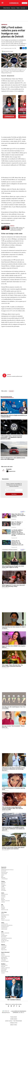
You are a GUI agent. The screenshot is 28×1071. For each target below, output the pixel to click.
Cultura (3, 901)
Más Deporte (4, 958)
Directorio (13, 1024)
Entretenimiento (5, 914)
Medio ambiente (5, 932)
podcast (9, 374)
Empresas (13, 7)
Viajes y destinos (5, 967)
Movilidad (3, 936)
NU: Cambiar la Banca (14, 999)
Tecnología (4, 873)
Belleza (3, 899)
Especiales (4, 949)
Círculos (3, 896)
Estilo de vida (4, 909)
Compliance (13, 1018)
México (3, 883)
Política (18, 7)
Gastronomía (4, 965)
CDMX (2, 886)
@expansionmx (10, 75)
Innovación (4, 939)
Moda (2, 898)
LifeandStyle (4, 878)
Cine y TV (3, 917)
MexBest (3, 963)
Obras (2, 874)
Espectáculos (4, 894)
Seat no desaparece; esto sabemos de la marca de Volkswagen (13, 458)
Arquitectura (4, 927)
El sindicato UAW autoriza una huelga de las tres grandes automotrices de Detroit (17, 229)
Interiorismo (4, 929)
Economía (23, 7)
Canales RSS (13, 1022)
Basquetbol (4, 957)
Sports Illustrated (5, 952)
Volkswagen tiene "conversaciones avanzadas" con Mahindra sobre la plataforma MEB (11, 437)
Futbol (2, 953)
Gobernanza (4, 935)
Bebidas (3, 966)
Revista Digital (24, 3)
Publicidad (13, 1017)
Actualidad (4, 945)
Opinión (3, 889)
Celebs (3, 908)
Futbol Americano (5, 956)
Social (2, 934)
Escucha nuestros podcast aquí (14, 376)
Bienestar (3, 970)
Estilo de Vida (4, 971)
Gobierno (3, 882)
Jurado (3, 972)
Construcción (4, 923)
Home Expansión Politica (7, 869)
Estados (3, 887)
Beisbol (3, 954)
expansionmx (9, 1006)
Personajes (4, 969)
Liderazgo (3, 947)
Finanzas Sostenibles (6, 938)
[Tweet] (21, 48)
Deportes (3, 916)
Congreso (3, 885)
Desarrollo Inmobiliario (7, 925)
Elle (2, 904)
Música (3, 918)
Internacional (4, 872)
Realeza (3, 895)
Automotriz (11, 391)
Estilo (2, 913)
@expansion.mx (14, 1006)
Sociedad (3, 890)
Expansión (8, 469)
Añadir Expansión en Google (8, 51)
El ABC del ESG (5, 940)
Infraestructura (5, 926)
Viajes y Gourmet (5, 900)
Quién (2, 893)
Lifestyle (3, 960)
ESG (2, 876)
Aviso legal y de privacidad (13, 1020)
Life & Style (4, 912)
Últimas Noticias (6, 7)
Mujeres (3, 877)
